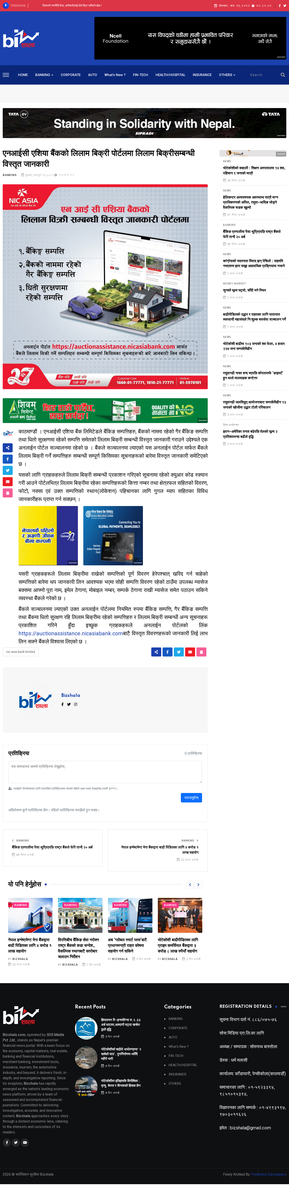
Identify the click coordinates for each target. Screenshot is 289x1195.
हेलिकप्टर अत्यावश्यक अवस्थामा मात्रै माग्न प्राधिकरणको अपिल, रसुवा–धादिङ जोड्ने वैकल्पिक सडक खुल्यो (250, 202)
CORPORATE (71, 75)
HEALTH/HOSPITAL (170, 75)
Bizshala (70, 695)
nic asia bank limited (20, 652)
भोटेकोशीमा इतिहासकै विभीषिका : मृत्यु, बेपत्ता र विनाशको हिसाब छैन (72, 5)
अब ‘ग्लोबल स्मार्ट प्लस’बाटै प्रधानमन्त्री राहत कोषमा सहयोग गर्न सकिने (77, 946)
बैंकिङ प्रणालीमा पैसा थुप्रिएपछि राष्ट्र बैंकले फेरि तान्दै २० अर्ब (52, 847)
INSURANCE (202, 75)
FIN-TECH (140, 75)
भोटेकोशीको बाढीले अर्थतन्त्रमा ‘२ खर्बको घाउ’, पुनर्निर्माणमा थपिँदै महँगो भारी (121, 1054)
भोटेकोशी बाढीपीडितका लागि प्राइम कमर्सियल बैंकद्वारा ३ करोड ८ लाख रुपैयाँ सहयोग (128, 946)
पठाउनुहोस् (191, 797)
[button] (190, 885)
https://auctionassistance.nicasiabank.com (71, 633)
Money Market (234, 283)
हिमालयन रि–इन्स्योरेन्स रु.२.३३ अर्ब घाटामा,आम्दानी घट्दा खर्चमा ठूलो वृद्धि (121, 1024)
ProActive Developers (268, 1174)
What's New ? (115, 75)
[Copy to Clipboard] (8, 492)
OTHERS (225, 75)
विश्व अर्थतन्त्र (231, 424)
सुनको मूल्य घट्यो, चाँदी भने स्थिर (244, 290)
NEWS (227, 161)
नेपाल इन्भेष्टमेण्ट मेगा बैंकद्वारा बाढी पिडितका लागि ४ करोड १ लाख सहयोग (159, 849)
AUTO (92, 75)
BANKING (42, 75)
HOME (23, 75)
